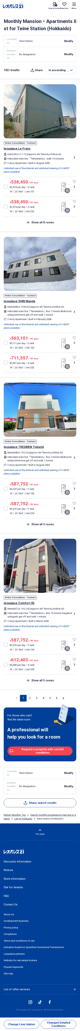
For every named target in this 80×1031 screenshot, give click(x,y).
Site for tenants (13, 887)
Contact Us (10, 904)
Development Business (16, 921)
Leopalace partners (14, 953)
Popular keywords (13, 967)
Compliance (10, 934)
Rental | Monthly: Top (15, 815)
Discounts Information (17, 861)
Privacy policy (11, 927)
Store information (14, 878)
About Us (9, 914)
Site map (8, 973)
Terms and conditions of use (19, 940)
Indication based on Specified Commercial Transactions (34, 947)
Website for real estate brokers (20, 960)
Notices (8, 870)
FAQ (6, 896)
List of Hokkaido (23, 818)
